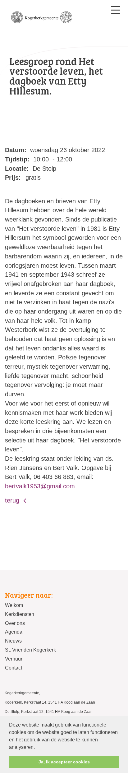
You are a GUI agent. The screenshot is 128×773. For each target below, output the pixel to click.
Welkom (14, 605)
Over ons (15, 623)
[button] (37, 748)
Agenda (13, 632)
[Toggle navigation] (115, 10)
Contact (13, 667)
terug (13, 500)
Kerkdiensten (19, 614)
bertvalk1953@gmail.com (40, 486)
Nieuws (13, 640)
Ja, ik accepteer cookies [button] (64, 761)
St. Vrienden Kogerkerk (30, 649)
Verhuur (13, 658)
